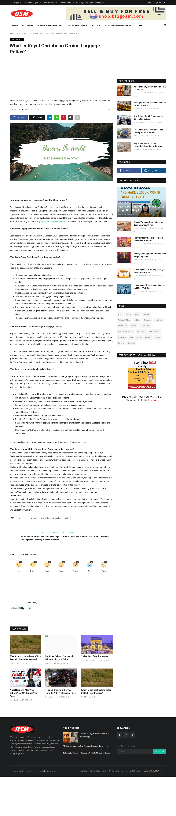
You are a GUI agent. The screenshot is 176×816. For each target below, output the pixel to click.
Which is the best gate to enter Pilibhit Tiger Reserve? (96, 691)
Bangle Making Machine (51, 25)
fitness (121, 343)
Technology (145, 326)
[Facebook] (119, 735)
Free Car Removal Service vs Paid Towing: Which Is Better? (148, 131)
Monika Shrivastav (140, 149)
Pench (12, 663)
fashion (137, 320)
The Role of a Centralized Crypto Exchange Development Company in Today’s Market (39, 538)
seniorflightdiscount (141, 122)
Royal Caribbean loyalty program (51, 221)
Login (149, 3)
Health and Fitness (126, 331)
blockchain (122, 326)
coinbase (122, 337)
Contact (84, 771)
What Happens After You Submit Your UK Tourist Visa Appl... (23, 693)
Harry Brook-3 (50, 663)
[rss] (132, 735)
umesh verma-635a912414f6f (144, 93)
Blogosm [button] (27, 25)
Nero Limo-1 (50, 697)
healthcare (159, 320)
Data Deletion (135, 771)
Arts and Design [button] (77, 25)
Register (157, 3)
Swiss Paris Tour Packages (94, 656)
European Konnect (87, 660)
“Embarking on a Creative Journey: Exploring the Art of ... (85, 746)
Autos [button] (95, 25)
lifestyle (157, 337)
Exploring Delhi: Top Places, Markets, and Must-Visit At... (150, 286)
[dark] (164, 3)
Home (15, 25)
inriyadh (146, 314)
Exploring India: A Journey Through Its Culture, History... (149, 271)
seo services (154, 331)
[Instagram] (126, 735)
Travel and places (22, 33)
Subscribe (159, 751)
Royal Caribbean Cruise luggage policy (54, 518)
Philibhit (84, 697)
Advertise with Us (50, 2)
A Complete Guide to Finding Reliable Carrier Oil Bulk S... (150, 104)
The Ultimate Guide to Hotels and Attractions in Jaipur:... (148, 239)
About (124, 771)
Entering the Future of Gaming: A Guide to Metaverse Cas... (86, 753)
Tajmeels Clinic (124, 320)
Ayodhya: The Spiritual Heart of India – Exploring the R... (150, 255)
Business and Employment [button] (119, 25)
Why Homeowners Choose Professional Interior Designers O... (149, 144)
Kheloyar (131, 343)
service (134, 326)
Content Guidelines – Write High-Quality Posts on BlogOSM (82, 2)
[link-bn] (116, 13)
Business (147, 320)
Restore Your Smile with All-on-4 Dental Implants (86, 536)
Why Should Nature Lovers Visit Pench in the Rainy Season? (25, 658)
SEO (131, 337)
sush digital (14, 700)
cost (120, 314)
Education (141, 331)
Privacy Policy (114, 771)
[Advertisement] (61, 76)
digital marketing (143, 337)
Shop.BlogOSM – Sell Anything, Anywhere (25, 2)
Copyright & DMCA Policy (154, 771)
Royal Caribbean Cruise (27, 518)
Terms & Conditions (98, 771)
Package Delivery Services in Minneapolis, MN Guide (59, 658)
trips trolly (19, 109)
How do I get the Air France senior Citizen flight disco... (148, 117)
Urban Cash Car (139, 136)
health (128, 314)
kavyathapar (138, 109)
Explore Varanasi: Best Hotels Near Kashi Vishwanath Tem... (149, 223)
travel (137, 314)
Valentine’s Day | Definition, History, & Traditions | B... (150, 88)
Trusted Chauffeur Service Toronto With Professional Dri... (60, 691)
